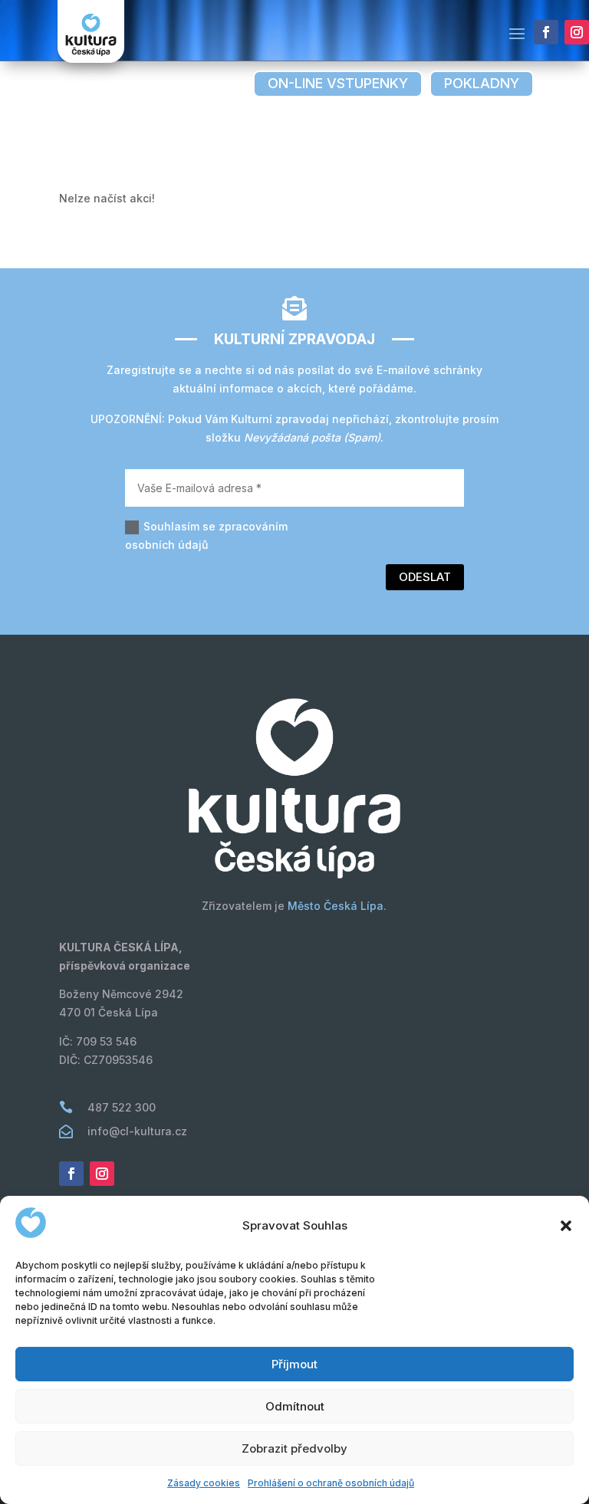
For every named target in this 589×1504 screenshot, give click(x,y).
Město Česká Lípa (335, 905)
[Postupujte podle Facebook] (546, 32)
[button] (566, 1225)
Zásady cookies (203, 1483)
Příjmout (294, 1364)
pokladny (481, 83)
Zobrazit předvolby (294, 1448)
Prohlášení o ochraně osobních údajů (331, 1483)
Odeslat (425, 577)
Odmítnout (294, 1406)
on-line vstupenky (338, 83)
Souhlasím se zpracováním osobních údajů (206, 535)
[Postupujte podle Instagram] (576, 32)
